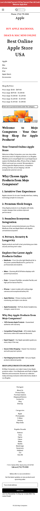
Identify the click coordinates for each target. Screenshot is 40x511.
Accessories (6, 77)
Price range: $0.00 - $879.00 (12, 90)
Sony (20, 435)
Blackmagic (20, 446)
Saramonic (20, 448)
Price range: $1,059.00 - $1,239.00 (14, 96)
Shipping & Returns (20, 397)
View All (20, 455)
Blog (20, 401)
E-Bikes (20, 418)
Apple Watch (6, 74)
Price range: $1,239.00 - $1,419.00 (14, 99)
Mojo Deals (20, 422)
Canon (20, 439)
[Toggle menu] (3, 10)
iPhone (4, 68)
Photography (20, 416)
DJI (20, 452)
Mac (3, 65)
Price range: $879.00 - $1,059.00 (13, 93)
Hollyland (20, 450)
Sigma (20, 437)
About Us (20, 390)
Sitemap (20, 404)
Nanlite (20, 444)
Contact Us (20, 399)
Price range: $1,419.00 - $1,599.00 (14, 102)
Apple (20, 414)
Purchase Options (20, 395)
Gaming (20, 420)
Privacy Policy (20, 392)
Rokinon (20, 432)
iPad (3, 71)
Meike (20, 441)
